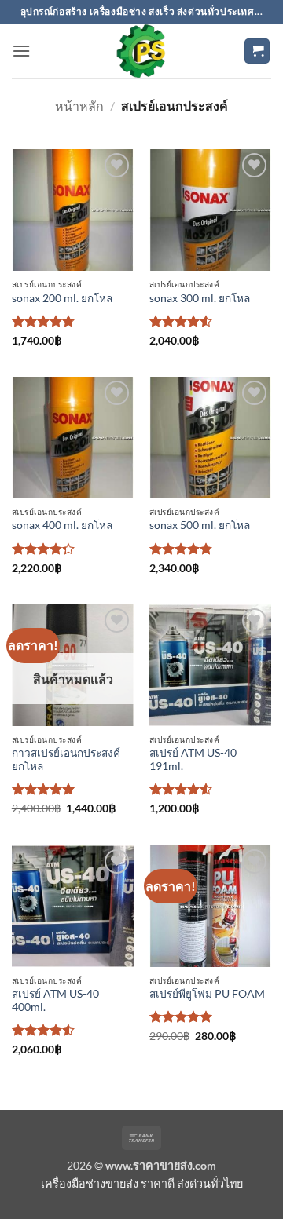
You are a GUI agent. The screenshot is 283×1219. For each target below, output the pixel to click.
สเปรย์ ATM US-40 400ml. (55, 1000)
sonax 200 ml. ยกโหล (62, 298)
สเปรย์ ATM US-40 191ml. (193, 759)
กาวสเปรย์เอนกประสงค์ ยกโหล (66, 759)
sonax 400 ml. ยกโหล (62, 525)
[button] (21, 50)
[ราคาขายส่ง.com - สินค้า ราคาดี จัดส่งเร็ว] (141, 51)
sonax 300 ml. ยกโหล (199, 298)
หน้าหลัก (79, 105)
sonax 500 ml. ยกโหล (199, 525)
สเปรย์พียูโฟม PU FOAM (207, 993)
